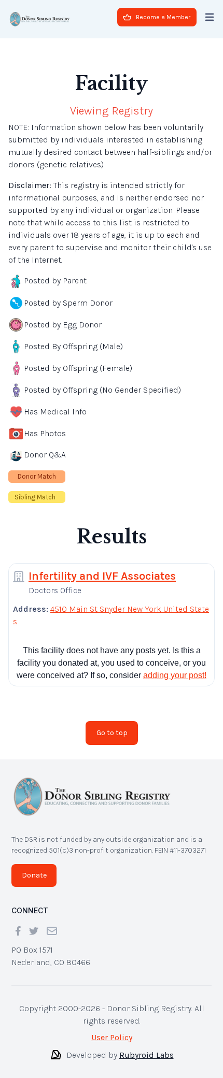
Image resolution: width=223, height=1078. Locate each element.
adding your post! (174, 675)
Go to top (112, 732)
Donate (34, 875)
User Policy (111, 1037)
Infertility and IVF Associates (102, 576)
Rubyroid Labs (146, 1055)
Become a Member (163, 17)
